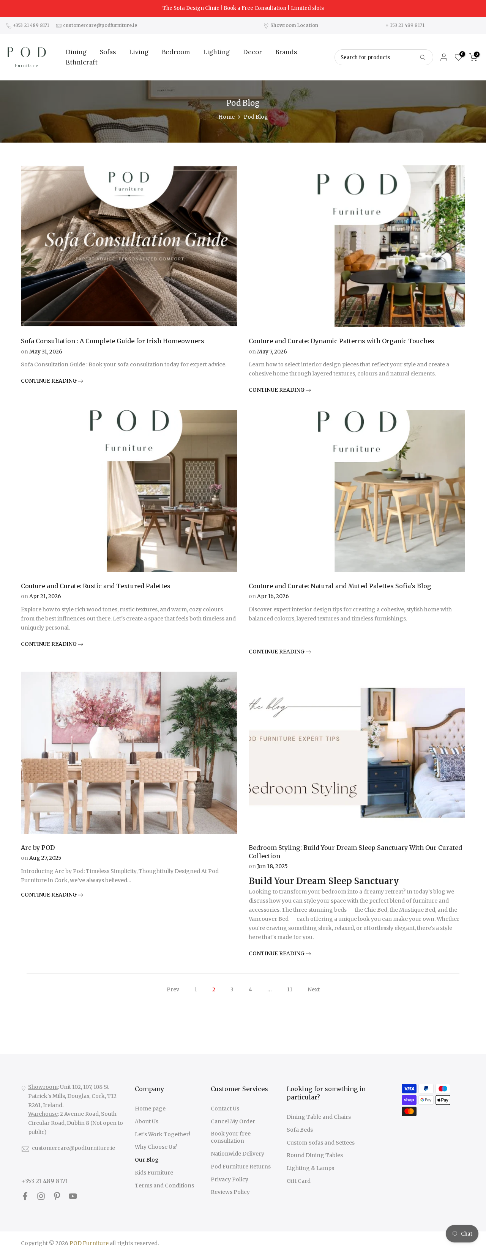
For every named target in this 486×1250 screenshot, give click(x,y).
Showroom (43, 1087)
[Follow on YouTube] (73, 1196)
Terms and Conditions (164, 1185)
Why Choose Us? (156, 1146)
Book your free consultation (231, 1137)
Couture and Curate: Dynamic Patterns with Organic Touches (341, 341)
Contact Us (225, 1108)
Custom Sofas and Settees (321, 1142)
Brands (286, 52)
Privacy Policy (229, 1179)
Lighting (216, 52)
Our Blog (147, 1159)
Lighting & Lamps (310, 1168)
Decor (252, 52)
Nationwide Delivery (237, 1153)
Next (314, 989)
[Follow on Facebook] (25, 1196)
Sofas (108, 52)
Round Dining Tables (315, 1155)
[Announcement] (243, 8)
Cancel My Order (233, 1121)
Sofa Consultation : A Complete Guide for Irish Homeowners (112, 341)
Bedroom (176, 52)
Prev (173, 989)
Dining (76, 52)
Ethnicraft (82, 62)
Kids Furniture (154, 1172)
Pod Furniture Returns (241, 1166)
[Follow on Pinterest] (57, 1196)
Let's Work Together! (162, 1134)
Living (138, 52)
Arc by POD (38, 847)
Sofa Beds (300, 1129)
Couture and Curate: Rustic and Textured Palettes (95, 586)
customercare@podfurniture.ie (73, 1148)
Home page (150, 1108)
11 (289, 989)
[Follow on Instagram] (41, 1196)
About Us (146, 1121)
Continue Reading (49, 380)
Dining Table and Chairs (319, 1116)
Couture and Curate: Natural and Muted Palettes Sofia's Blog (340, 586)
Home (226, 116)
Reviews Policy (230, 1192)
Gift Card (299, 1181)
